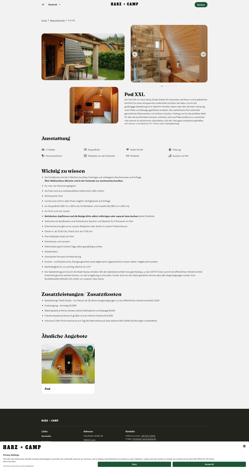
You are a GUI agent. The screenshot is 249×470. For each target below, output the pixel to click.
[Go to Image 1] (162, 85)
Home (44, 20)
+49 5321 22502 (148, 435)
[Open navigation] (44, 4)
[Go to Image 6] (172, 85)
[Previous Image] (134, 54)
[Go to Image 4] (168, 85)
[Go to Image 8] (176, 85)
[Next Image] (203, 54)
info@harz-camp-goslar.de (144, 439)
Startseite (46, 436)
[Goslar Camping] (124, 4)
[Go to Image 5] (170, 85)
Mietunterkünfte (57, 20)
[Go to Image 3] (166, 85)
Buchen (201, 4)
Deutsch (52, 4)
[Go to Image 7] (174, 85)
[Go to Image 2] (164, 85)
